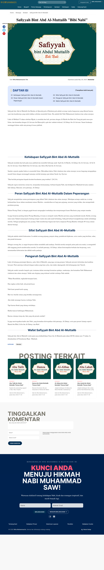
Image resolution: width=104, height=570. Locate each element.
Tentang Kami (13, 524)
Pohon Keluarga (36, 7)
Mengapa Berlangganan (57, 511)
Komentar (91, 79)
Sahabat (57, 7)
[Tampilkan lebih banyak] (84, 90)
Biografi (26, 7)
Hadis (73, 7)
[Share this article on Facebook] (4, 26)
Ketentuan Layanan (52, 524)
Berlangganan (39, 512)
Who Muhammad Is (20, 529)
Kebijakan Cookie (87, 524)
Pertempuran (48, 7)
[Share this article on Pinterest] (4, 33)
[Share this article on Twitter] (4, 30)
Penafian (70, 524)
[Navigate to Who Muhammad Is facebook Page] (50, 516)
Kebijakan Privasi (31, 524)
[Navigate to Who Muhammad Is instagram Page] (54, 516)
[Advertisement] (52, 140)
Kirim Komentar (15, 443)
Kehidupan (65, 7)
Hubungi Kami (82, 7)
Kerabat (18, 344)
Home (19, 7)
